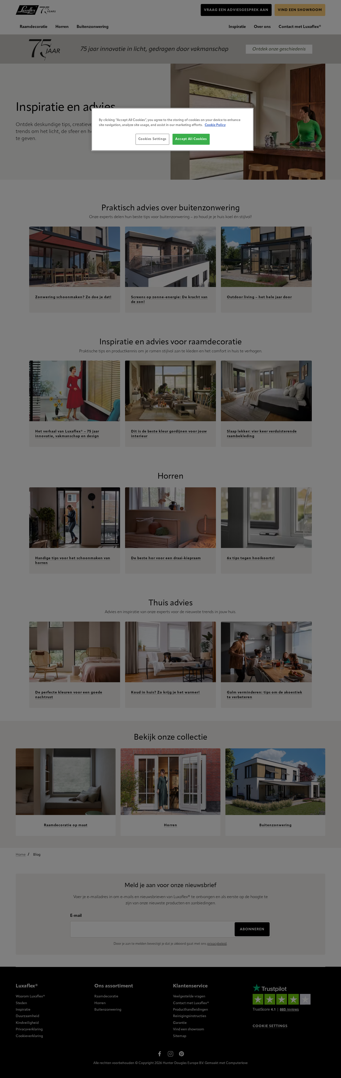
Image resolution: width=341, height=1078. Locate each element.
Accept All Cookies (191, 139)
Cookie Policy (215, 125)
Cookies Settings (152, 139)
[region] (172, 129)
